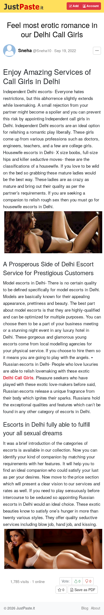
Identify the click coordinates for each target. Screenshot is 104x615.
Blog (84, 607)
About (95, 607)
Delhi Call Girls (18, 378)
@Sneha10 (42, 50)
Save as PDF (84, 589)
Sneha (25, 50)
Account (92, 6)
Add (75, 6)
